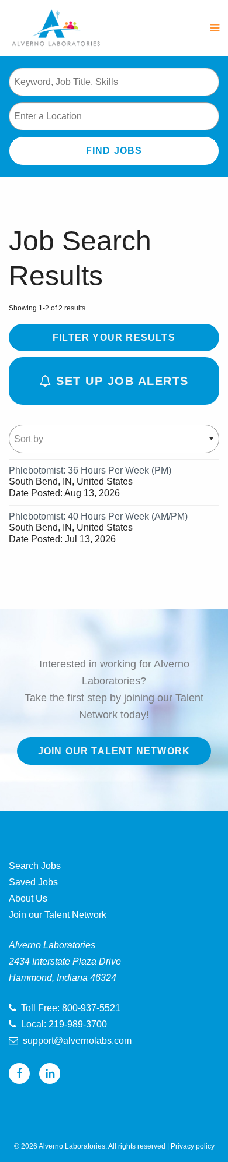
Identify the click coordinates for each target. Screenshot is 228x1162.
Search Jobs (35, 866)
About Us (28, 898)
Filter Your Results (114, 337)
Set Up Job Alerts (120, 381)
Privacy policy (193, 1146)
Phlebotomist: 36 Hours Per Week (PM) (90, 470)
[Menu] (214, 28)
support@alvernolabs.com (77, 1041)
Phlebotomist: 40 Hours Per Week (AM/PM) (98, 516)
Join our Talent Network (114, 751)
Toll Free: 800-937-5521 (70, 1008)
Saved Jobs (33, 882)
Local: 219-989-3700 (64, 1024)
